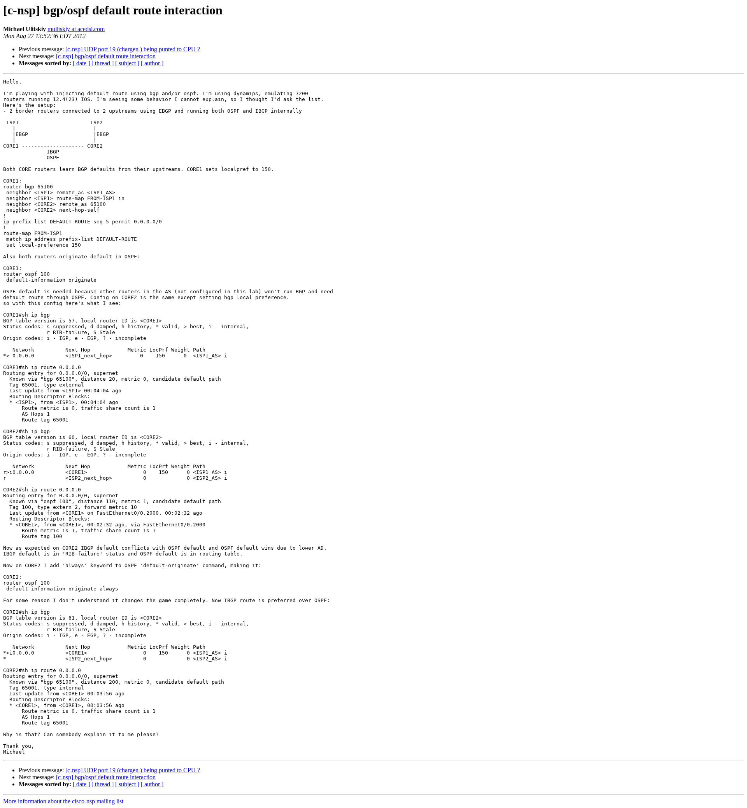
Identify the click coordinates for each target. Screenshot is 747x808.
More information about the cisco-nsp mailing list (63, 801)
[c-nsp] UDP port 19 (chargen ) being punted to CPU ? (132, 49)
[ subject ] (127, 63)
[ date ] (81, 63)
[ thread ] (102, 63)
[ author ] (152, 63)
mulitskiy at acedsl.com (76, 29)
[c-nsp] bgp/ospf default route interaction (106, 56)
